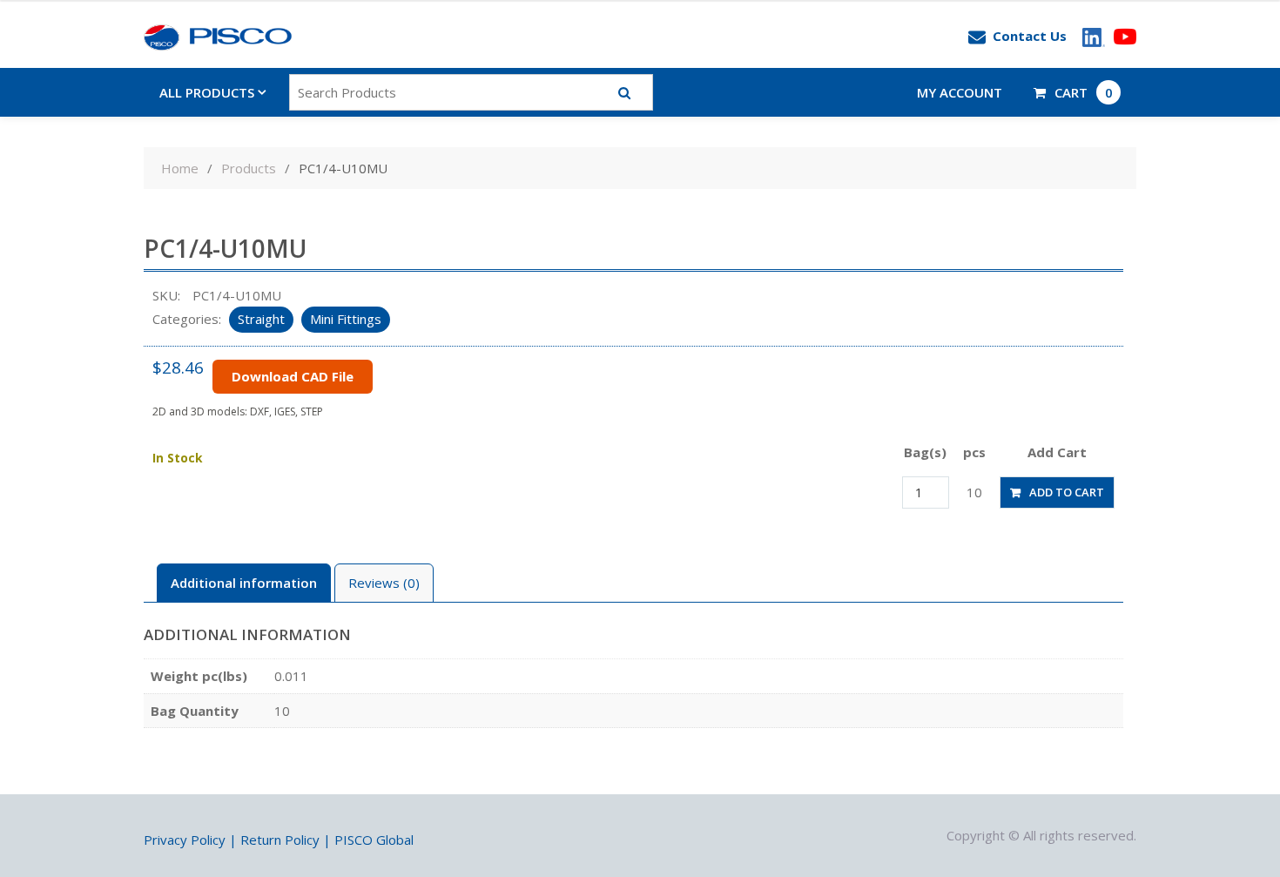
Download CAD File (293, 376)
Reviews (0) (384, 582)
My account (959, 92)
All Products (206, 92)
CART (1083, 92)
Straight (261, 318)
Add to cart (1066, 492)
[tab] (244, 583)
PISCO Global (374, 839)
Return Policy (280, 839)
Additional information (244, 582)
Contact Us (1030, 35)
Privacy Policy (185, 839)
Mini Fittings (345, 318)
